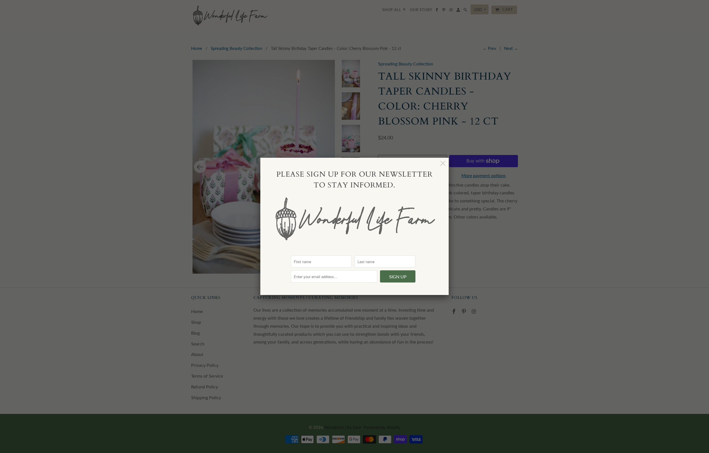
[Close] (443, 163)
